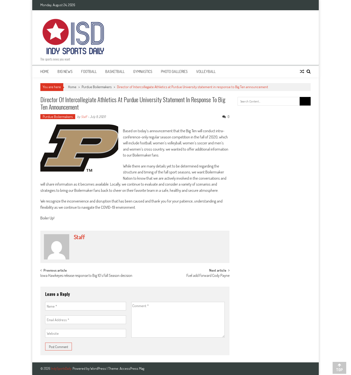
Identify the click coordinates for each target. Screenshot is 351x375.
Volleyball (206, 71)
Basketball (115, 71)
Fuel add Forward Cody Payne (207, 276)
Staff (84, 117)
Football (89, 71)
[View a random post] (302, 71)
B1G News (65, 71)
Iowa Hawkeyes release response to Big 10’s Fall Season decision (86, 276)
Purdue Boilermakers (97, 87)
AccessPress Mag (132, 368)
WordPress (98, 368)
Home (44, 71)
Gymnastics (142, 71)
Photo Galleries (174, 71)
